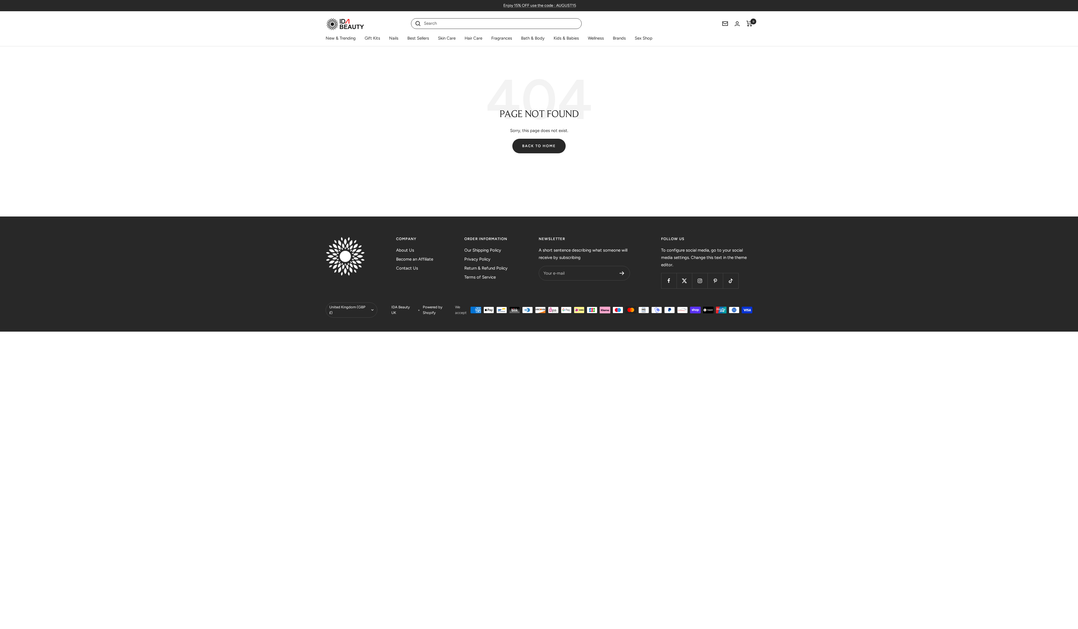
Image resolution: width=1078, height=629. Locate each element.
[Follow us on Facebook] (669, 280)
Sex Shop (643, 38)
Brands (619, 38)
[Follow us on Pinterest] (715, 280)
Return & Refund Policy (486, 268)
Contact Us (407, 268)
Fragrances (501, 38)
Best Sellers (418, 38)
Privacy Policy (477, 259)
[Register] (622, 273)
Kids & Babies (566, 38)
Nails (393, 38)
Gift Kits (372, 38)
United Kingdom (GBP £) (347, 310)
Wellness (596, 38)
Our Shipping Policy (482, 250)
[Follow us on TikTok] (730, 280)
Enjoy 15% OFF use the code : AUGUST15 (539, 5)
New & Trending (341, 38)
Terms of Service (480, 277)
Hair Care (473, 38)
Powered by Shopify (432, 310)
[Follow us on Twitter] (684, 280)
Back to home (539, 146)
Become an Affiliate (414, 259)
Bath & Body (533, 38)
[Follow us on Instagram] (699, 280)
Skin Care (447, 38)
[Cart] (749, 23)
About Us (405, 250)
